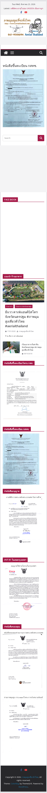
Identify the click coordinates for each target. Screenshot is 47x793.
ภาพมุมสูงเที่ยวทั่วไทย (26, 331)
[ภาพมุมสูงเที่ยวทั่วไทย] (6, 53)
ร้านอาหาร (9, 306)
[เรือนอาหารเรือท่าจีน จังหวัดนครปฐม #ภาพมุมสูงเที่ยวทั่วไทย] (11, 349)
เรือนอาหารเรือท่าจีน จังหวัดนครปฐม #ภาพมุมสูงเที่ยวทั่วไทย (32, 347)
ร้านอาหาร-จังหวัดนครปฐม (23, 306)
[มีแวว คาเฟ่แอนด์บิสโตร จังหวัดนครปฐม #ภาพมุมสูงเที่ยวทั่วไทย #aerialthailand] (23, 291)
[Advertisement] (23, 168)
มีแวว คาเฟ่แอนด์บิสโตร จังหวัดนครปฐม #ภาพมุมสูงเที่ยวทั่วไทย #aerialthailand (22, 319)
